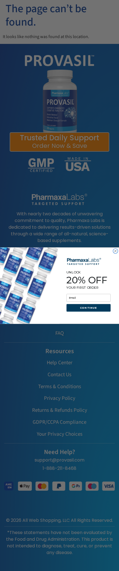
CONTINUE (88, 307)
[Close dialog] (115, 250)
